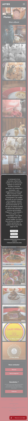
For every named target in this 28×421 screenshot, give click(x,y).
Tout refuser (14, 234)
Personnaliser (14, 237)
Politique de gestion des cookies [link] (14, 242)
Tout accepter (14, 231)
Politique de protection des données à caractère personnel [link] (14, 240)
